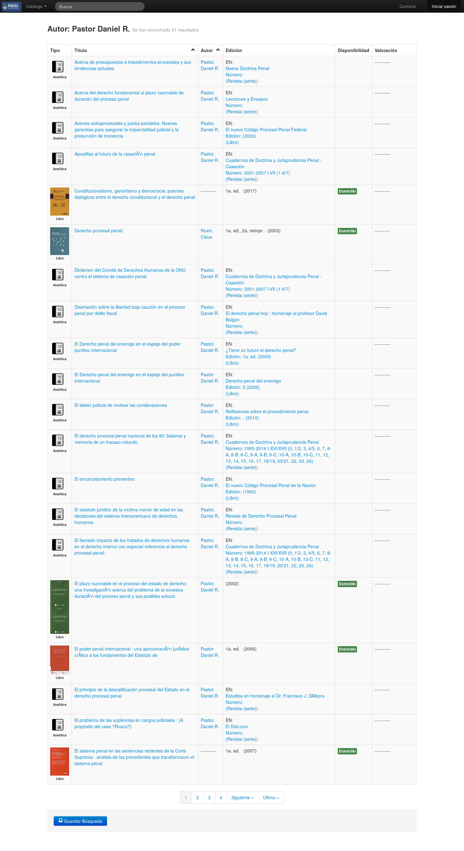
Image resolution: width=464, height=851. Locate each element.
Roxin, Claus (207, 233)
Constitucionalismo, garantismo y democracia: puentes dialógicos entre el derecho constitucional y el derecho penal (134, 193)
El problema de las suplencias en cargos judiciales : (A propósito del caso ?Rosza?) (128, 723)
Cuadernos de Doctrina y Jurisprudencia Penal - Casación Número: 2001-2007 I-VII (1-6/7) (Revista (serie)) (274, 169)
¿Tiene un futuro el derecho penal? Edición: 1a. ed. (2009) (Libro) (261, 356)
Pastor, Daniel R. (210, 65)
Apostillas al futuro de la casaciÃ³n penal (114, 154)
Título (80, 50)
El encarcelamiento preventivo (104, 479)
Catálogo (35, 6)
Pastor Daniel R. (210, 377)
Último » (271, 797)
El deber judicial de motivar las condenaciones (120, 405)
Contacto (408, 6)
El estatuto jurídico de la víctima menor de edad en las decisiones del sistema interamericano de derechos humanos (128, 515)
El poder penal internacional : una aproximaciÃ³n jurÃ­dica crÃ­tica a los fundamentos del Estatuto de (131, 652)
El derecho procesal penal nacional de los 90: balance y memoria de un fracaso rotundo (130, 438)
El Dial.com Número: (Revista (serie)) (242, 732)
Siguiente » (242, 797)
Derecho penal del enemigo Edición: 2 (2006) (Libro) (253, 387)
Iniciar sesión (444, 6)
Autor (207, 50)
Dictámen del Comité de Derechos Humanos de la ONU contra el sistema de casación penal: (130, 273)
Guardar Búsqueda (82, 821)
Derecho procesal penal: (98, 230)
